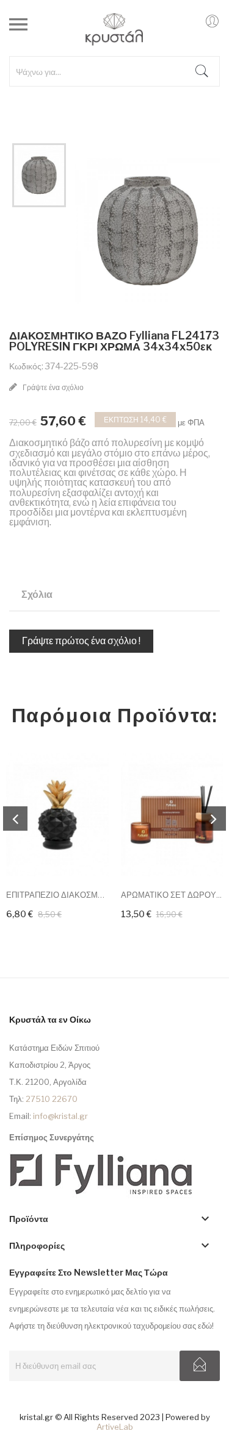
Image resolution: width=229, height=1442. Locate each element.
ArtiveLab (114, 1427)
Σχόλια (37, 594)
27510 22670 (52, 1099)
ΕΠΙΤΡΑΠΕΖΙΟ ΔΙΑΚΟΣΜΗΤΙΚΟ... (57, 895)
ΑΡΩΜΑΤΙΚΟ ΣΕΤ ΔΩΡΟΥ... (171, 895)
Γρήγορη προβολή (82, 778)
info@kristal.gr (60, 1116)
